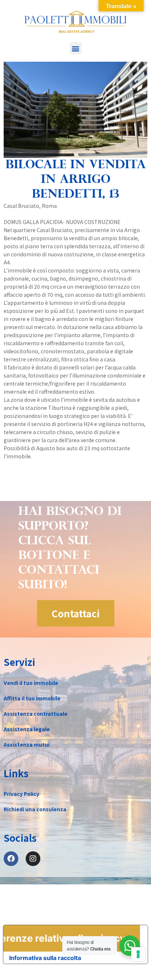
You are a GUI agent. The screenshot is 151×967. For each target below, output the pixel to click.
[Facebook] (11, 858)
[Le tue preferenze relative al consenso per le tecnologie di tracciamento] (138, 954)
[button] (76, 48)
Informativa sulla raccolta (45, 957)
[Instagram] (33, 858)
